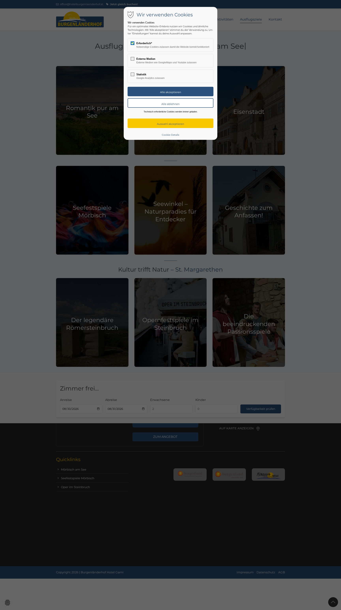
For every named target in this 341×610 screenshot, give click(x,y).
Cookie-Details (170, 134)
